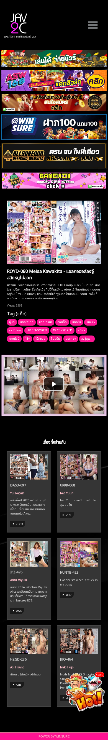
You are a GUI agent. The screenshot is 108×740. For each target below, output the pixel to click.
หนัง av (90, 321)
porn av (71, 338)
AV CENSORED (62, 330)
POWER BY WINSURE (54, 736)
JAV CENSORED (37, 330)
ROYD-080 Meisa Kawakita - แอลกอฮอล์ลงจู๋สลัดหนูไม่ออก (50, 273)
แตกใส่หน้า (45, 321)
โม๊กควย (40, 338)
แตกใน (76, 321)
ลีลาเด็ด (62, 321)
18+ (27, 338)
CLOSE (99, 674)
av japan (86, 338)
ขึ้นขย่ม (55, 338)
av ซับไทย (15, 330)
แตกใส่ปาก (27, 321)
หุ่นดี (12, 321)
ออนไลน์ (14, 338)
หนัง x (81, 330)
